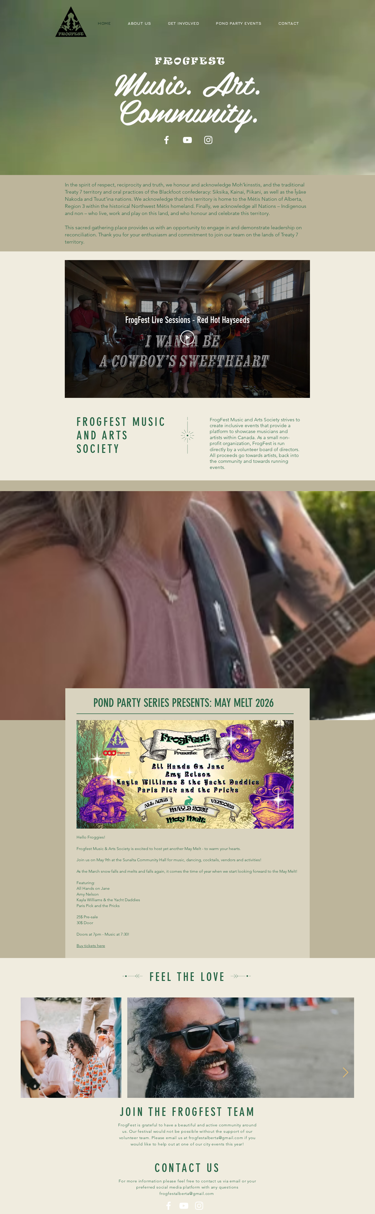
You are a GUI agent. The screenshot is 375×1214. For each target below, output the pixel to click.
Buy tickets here (91, 945)
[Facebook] (166, 139)
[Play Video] (187, 337)
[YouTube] (187, 139)
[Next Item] (345, 1072)
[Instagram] (208, 139)
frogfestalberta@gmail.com (216, 1137)
